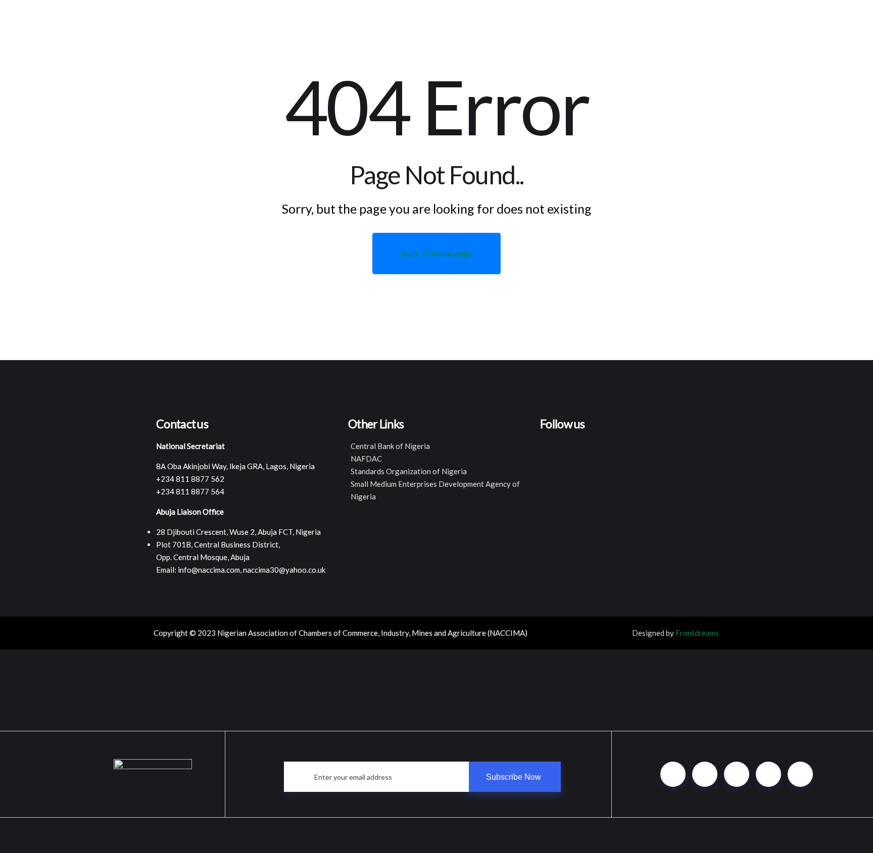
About (219, 699)
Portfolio (412, 699)
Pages (507, 699)
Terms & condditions (807, 699)
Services (310, 699)
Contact (678, 699)
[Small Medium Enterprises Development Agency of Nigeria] (436, 490)
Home (135, 699)
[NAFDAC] (436, 459)
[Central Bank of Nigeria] (436, 446)
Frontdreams (697, 632)
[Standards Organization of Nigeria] (436, 471)
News (588, 699)
